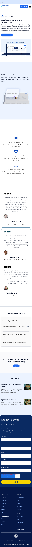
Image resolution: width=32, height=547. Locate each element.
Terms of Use (22, 540)
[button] (30, 6)
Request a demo (7, 35)
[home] (7, 6)
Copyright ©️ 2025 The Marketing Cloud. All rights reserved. (16, 544)
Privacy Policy (10, 540)
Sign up (16, 366)
